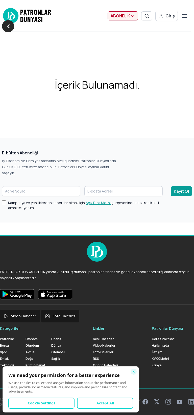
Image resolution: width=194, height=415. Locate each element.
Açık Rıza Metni (98, 202)
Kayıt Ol (181, 191)
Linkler (99, 328)
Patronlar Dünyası (167, 328)
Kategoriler (10, 328)
